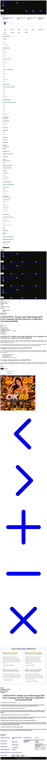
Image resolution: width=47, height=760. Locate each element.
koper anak (5, 127)
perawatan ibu (6, 214)
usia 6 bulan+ (5, 124)
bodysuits (4, 55)
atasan (4, 71)
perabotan (5, 156)
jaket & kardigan (5, 79)
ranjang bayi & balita (7, 153)
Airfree (19, 29)
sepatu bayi (4, 60)
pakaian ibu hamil (7, 99)
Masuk (2, 250)
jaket (3, 94)
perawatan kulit (5, 201)
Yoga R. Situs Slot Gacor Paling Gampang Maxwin (33, 670)
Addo (5, 29)
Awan (19, 32)
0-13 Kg (4, 132)
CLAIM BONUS (9, 371)
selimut (4, 148)
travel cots (5, 139)
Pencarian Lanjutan (3, 303)
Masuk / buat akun (6, 310)
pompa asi (4, 189)
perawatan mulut (5, 209)
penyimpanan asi (5, 191)
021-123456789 (15, 747)
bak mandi (5, 230)
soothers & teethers (7, 167)
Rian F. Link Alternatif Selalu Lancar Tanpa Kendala (33, 653)
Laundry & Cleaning (6, 221)
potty (4, 227)
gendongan (5, 137)
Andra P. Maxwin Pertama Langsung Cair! (10, 653)
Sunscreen (4, 203)
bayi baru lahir (5, 122)
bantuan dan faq (15, 744)
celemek (4, 170)
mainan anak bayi (7, 241)
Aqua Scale (40, 29)
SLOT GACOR (3, 743)
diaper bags (5, 142)
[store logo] (9, 15)
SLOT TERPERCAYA (5, 749)
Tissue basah (5, 219)
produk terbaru (6, 36)
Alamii (26, 29)
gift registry (26, 2)
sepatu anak (4, 62)
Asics (5, 32)
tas (3, 41)
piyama (4, 53)
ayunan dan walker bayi (8, 236)
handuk (4, 233)
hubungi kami (14, 741)
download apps (12, 2)
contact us (39, 18)
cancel (2, 304)
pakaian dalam (5, 96)
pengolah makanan (7, 181)
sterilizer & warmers (7, 165)
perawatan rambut (6, 207)
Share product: (3, 374)
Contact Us (42, 13)
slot (25, 350)
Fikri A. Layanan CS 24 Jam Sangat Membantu (11, 670)
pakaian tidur (6, 117)
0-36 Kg (4, 134)
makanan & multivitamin (8, 184)
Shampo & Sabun (5, 205)
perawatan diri (5, 211)
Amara (33, 29)
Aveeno (12, 32)
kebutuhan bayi (6, 47)
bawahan (4, 73)
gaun (3, 75)
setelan (4, 77)
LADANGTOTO (3, 340)
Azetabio (26, 32)
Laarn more (14, 330)
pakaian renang (6, 84)
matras (4, 159)
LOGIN (27, 13)
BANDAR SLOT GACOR (5, 752)
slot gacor (12, 362)
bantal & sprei (6, 151)
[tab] (23, 689)
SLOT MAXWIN (3, 746)
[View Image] (0, 644)
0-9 (41, 25)
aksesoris (4, 81)
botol (4, 162)
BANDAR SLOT (3, 740)
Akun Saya (2, 249)
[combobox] (5, 302)
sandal (4, 64)
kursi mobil (5, 130)
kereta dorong (6, 120)
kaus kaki (4, 66)
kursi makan (5, 195)
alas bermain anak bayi (8, 239)
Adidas (12, 29)
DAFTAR (34, 13)
